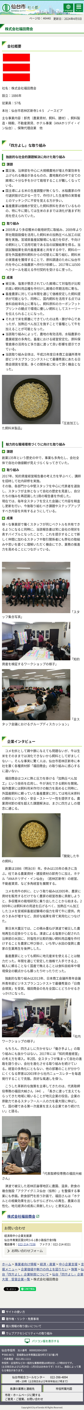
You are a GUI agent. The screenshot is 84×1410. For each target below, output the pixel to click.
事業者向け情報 (26, 1264)
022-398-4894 (59, 1377)
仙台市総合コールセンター (28, 1377)
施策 (74, 1269)
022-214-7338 (27, 1244)
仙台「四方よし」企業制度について (43, 1272)
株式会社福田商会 (21, 1216)
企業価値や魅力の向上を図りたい (44, 1269)
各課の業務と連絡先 (22, 1388)
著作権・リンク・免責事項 (22, 1319)
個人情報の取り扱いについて (23, 1326)
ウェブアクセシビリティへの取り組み (29, 1333)
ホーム (6, 1264)
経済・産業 (47, 1264)
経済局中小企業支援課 (18, 1236)
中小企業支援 (68, 1264)
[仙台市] (20, 8)
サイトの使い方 (15, 1312)
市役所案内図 (64, 1388)
